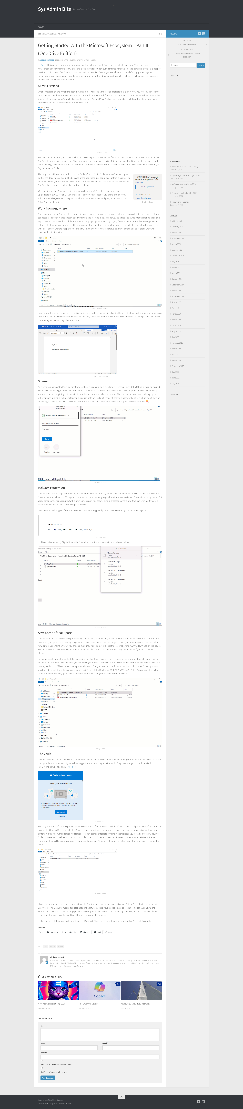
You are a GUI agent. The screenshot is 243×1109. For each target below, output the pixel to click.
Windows (62, 33)
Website (43, 1052)
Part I (42, 65)
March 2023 (176, 244)
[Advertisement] (159, 13)
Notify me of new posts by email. (53, 1072)
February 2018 (177, 343)
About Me (42, 27)
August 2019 (176, 302)
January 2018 (177, 349)
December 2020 (178, 285)
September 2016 (178, 366)
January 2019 (177, 319)
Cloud (45, 946)
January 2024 (177, 232)
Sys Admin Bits (54, 9)
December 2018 (178, 325)
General (42, 33)
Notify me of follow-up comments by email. (57, 1064)
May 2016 (175, 383)
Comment (44, 1026)
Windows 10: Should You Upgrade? (135, 1003)
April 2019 (175, 308)
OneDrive (51, 33)
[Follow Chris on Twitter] (199, 33)
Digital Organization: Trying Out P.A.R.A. (187, 175)
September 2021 (178, 256)
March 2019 (176, 314)
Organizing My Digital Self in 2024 (184, 193)
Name (43, 1043)
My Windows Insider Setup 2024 (51, 1003)
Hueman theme (66, 1104)
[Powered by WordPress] (47, 1103)
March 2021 (176, 273)
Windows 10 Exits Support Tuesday (185, 166)
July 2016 (175, 372)
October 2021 (177, 250)
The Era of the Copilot (88, 1003)
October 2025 (177, 221)
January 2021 (177, 279)
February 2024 (177, 226)
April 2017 (175, 354)
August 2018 (176, 331)
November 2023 (178, 238)
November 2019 (178, 296)
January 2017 (177, 360)
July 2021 (175, 261)
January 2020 (177, 290)
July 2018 (175, 337)
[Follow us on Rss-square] (203, 33)
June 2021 (176, 267)
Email (105, 1043)
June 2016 (176, 378)
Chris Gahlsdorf (47, 60)
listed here (71, 766)
